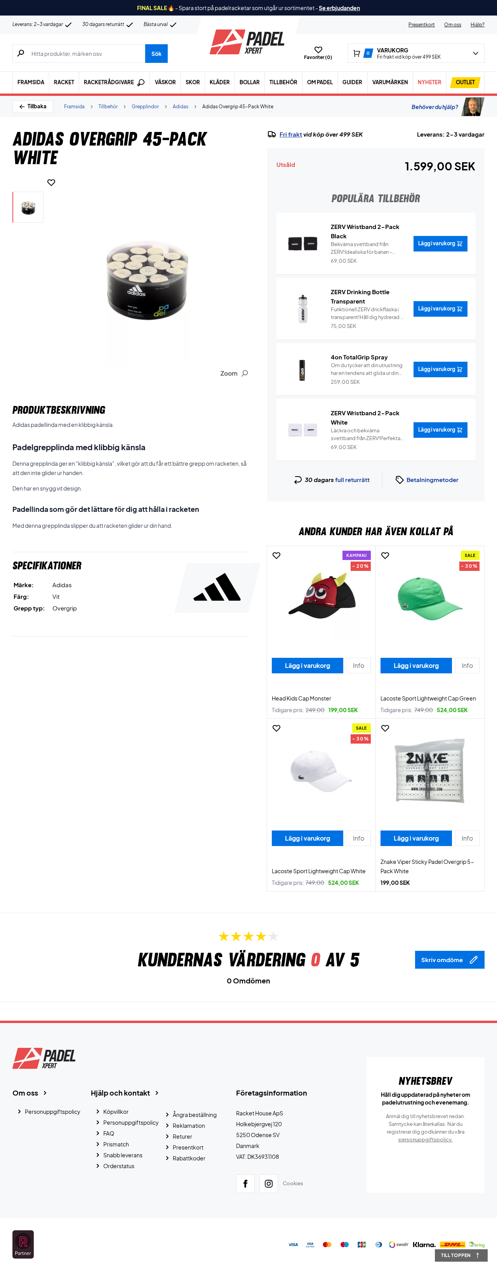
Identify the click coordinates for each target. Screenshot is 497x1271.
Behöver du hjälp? (435, 106)
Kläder (220, 82)
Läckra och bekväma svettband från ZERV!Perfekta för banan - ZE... (365, 434)
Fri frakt (291, 134)
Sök (156, 53)
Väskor (165, 82)
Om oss (452, 25)
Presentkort (421, 25)
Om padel (320, 82)
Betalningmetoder (433, 479)
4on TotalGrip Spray (359, 357)
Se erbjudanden (339, 7)
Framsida (30, 82)
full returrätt (352, 479)
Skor (193, 82)
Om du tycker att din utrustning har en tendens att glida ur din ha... (367, 369)
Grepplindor (145, 106)
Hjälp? (478, 25)
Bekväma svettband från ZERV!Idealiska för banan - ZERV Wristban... (361, 248)
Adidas (180, 106)
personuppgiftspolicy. (425, 1139)
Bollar (250, 82)
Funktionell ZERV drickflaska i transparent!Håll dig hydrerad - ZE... (367, 313)
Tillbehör (283, 82)
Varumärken (390, 82)
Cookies (293, 1183)
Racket (64, 82)
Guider (352, 82)
